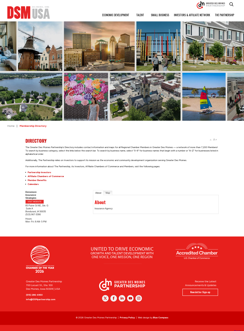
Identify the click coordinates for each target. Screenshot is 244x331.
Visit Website (35, 202)
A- (211, 140)
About (98, 193)
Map (108, 193)
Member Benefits (37, 180)
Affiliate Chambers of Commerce (46, 176)
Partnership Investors (39, 172)
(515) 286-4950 (34, 295)
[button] (231, 4)
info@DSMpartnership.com (40, 299)
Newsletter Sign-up (200, 292)
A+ (215, 139)
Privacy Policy (127, 317)
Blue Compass (160, 317)
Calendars (33, 184)
